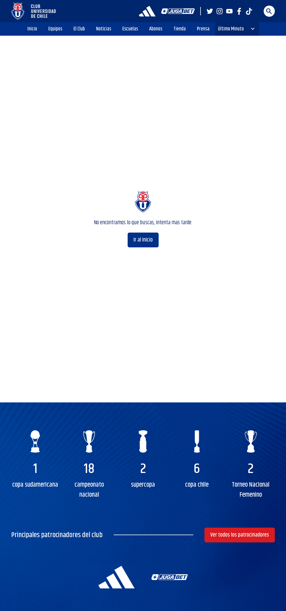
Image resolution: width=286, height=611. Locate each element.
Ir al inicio (143, 240)
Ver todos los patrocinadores (239, 535)
